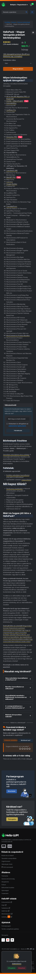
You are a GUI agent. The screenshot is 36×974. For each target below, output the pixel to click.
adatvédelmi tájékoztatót (17, 426)
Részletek (11, 791)
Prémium (13, 22)
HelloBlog (6, 917)
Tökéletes (29, 749)
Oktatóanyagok (6, 914)
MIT (10, 839)
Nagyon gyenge (20, 749)
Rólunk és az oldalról (8, 855)
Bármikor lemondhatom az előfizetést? (14, 688)
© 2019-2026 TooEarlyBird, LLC (11, 949)
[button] (19, 5)
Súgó (3, 905)
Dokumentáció (6, 902)
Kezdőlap (7, 22)
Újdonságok (5, 890)
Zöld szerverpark (8, 867)
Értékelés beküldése (10, 740)
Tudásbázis (5, 908)
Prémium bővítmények (23, 22)
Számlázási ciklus (9, 60)
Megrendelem (18, 69)
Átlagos (25, 749)
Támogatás (12, 819)
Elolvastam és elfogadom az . (18, 425)
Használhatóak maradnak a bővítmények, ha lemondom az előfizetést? (16, 697)
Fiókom (4, 884)
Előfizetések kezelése (8, 887)
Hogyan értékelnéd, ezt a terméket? (18, 746)
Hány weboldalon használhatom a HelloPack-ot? (16, 679)
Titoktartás (5, 876)
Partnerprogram (6, 926)
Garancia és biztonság (8, 879)
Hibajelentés (5, 882)
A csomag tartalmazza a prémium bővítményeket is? (15, 707)
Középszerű (22, 749)
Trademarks (5, 893)
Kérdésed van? (25, 740)
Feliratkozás (18, 430)
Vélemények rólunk (7, 864)
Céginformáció (6, 861)
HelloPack (5, 911)
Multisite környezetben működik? (13, 716)
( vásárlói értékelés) (10, 44)
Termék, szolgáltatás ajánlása (10, 929)
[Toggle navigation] (32, 12)
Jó (27, 749)
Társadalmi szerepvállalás (9, 858)
